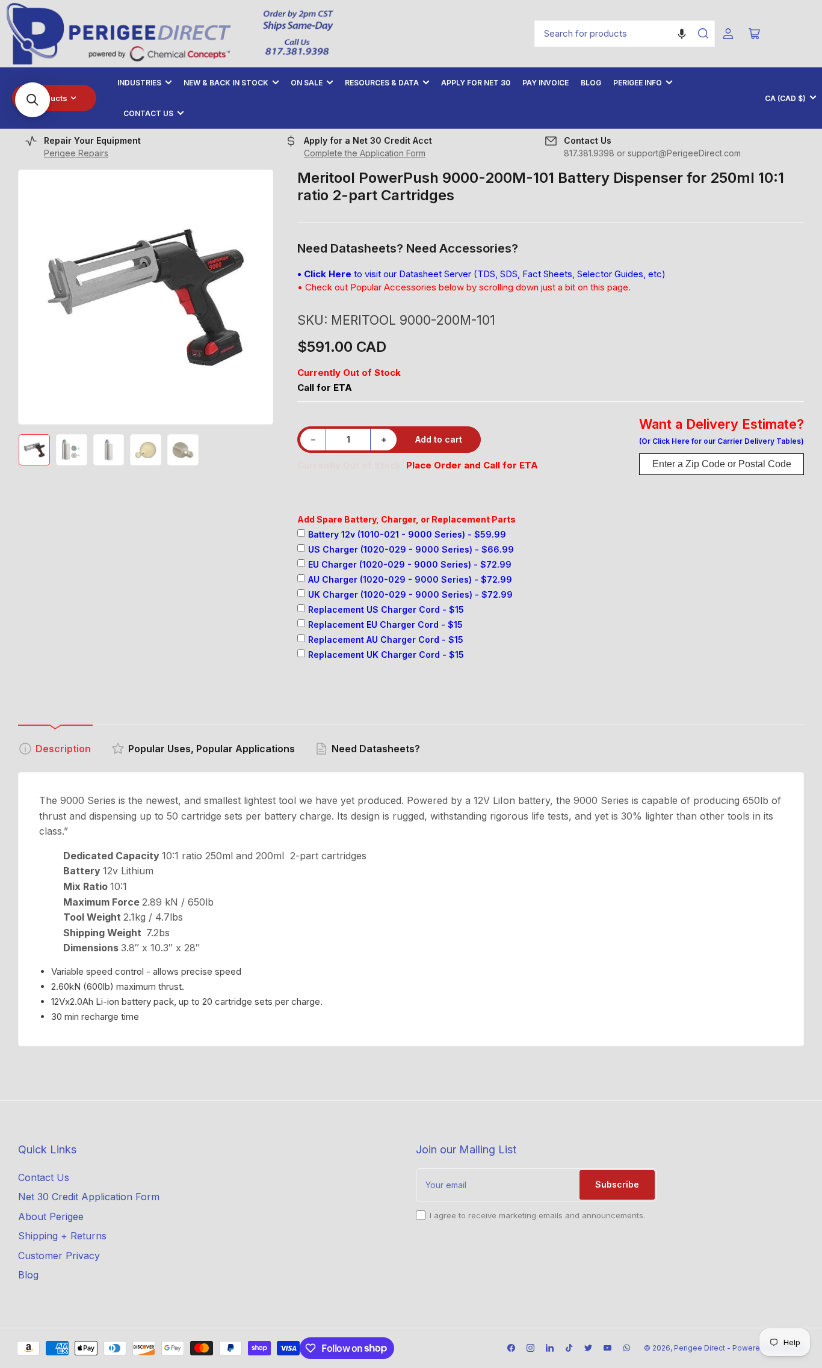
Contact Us (148, 113)
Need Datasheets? (376, 749)
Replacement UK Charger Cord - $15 (386, 654)
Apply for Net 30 (475, 82)
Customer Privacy (59, 1256)
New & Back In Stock (226, 82)
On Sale (307, 82)
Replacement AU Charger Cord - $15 (385, 639)
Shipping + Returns (62, 1236)
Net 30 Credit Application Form (88, 1197)
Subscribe (617, 1184)
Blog (591, 82)
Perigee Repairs (76, 153)
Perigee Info (637, 82)
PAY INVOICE (545, 82)
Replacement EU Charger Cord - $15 (385, 624)
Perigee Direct (699, 1347)
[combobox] (624, 33)
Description (63, 749)
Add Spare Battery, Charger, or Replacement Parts (406, 519)
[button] (682, 33)
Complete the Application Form (364, 153)
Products (49, 98)
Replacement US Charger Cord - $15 (386, 609)
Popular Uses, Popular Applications (211, 749)
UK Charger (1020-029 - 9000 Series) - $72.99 (410, 594)
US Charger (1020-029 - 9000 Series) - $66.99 (411, 549)
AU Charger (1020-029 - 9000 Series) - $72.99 (410, 579)
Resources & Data (382, 82)
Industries (139, 82)
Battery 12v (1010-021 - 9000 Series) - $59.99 (407, 534)
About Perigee (51, 1216)
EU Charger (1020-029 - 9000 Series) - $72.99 (409, 564)
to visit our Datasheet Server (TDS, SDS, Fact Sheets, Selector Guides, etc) (481, 274)
